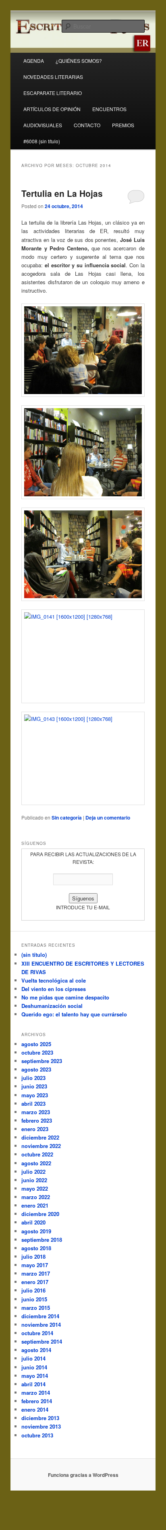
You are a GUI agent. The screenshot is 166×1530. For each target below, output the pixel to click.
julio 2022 (33, 1171)
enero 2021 (34, 1205)
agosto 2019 (36, 1231)
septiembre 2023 (41, 1061)
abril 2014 (33, 1384)
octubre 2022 (37, 1154)
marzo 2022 (35, 1197)
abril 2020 (33, 1222)
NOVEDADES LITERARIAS (53, 76)
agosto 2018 (36, 1248)
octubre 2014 (37, 1333)
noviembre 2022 (41, 1146)
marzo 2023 (35, 1112)
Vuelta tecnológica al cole (53, 980)
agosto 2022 (36, 1163)
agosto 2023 (36, 1069)
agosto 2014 (36, 1350)
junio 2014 (34, 1367)
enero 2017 (34, 1282)
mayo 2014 (34, 1375)
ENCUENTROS (109, 108)
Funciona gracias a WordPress (83, 1474)
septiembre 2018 (41, 1239)
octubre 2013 (37, 1435)
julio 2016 (33, 1290)
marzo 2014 (35, 1392)
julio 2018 (33, 1256)
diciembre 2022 (40, 1137)
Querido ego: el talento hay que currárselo (74, 1014)
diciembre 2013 (40, 1418)
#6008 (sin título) (41, 141)
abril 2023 (33, 1103)
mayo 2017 (34, 1265)
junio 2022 (34, 1180)
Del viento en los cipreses (53, 989)
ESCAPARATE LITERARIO (52, 92)
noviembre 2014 (41, 1324)
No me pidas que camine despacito (65, 997)
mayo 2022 (34, 1188)
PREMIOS (123, 125)
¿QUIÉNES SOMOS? (79, 60)
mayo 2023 (34, 1095)
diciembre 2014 (40, 1316)
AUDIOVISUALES (42, 125)
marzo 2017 (35, 1273)
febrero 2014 (36, 1401)
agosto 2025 (36, 1044)
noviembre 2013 (41, 1426)
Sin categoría (67, 817)
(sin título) (34, 954)
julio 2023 (33, 1078)
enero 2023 (34, 1129)
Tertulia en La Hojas (62, 193)
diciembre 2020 (40, 1214)
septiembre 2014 (41, 1341)
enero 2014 (34, 1409)
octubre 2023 (37, 1052)
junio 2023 (34, 1086)
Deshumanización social (52, 1006)
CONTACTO (87, 125)
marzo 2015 (35, 1307)
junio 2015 (34, 1299)
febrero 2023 (36, 1120)
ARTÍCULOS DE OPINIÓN (52, 108)
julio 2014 (33, 1358)
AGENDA (33, 60)
